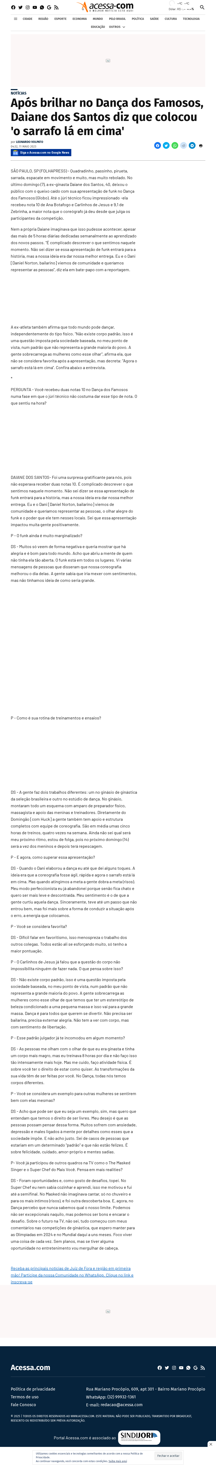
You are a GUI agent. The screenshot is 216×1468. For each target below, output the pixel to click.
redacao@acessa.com (122, 1404)
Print (200, 145)
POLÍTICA (138, 19)
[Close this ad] (212, 1444)
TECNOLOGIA (191, 19)
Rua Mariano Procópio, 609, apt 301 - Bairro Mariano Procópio (145, 1389)
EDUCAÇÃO (98, 27)
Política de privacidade (33, 1389)
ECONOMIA (80, 19)
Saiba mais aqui (118, 1461)
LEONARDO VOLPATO (29, 142)
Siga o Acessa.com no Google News (44, 152)
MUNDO (98, 19)
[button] (157, 145)
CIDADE (27, 19)
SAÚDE (154, 19)
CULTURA (171, 19)
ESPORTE (60, 19)
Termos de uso (25, 1396)
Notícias (18, 93)
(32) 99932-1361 (121, 1396)
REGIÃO (43, 19)
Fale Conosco (23, 1404)
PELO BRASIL (117, 19)
